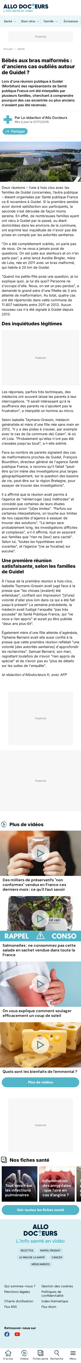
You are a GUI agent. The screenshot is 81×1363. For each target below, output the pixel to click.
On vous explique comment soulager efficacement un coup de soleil (37, 1013)
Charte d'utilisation (18, 1301)
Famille (49, 21)
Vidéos (24, 1358)
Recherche (56, 1358)
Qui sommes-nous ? (19, 1286)
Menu (73, 1358)
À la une (8, 1358)
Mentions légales (17, 1292)
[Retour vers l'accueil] (40, 7)
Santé (8, 21)
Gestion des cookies (57, 1286)
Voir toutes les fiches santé (40, 1210)
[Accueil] (40, 1233)
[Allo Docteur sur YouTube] (17, 1334)
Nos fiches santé (29, 1160)
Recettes (27, 1250)
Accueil (8, 49)
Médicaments (41, 1264)
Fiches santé (40, 1358)
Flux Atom (48, 1307)
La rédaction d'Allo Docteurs (44, 117)
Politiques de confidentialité (52, 1294)
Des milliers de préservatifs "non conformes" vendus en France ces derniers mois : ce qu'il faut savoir (34, 884)
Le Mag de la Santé (32, 1257)
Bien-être (28, 21)
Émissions (71, 21)
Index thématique (54, 1301)
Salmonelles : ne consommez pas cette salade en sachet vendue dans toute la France (39, 950)
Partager (18, 131)
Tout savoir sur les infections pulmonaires (18, 1190)
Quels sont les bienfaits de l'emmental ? (40, 1071)
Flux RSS (10, 1307)
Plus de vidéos (27, 824)
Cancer (57, 1257)
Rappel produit (50, 1250)
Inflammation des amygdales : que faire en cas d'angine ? (57, 1187)
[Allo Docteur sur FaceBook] (7, 1334)
